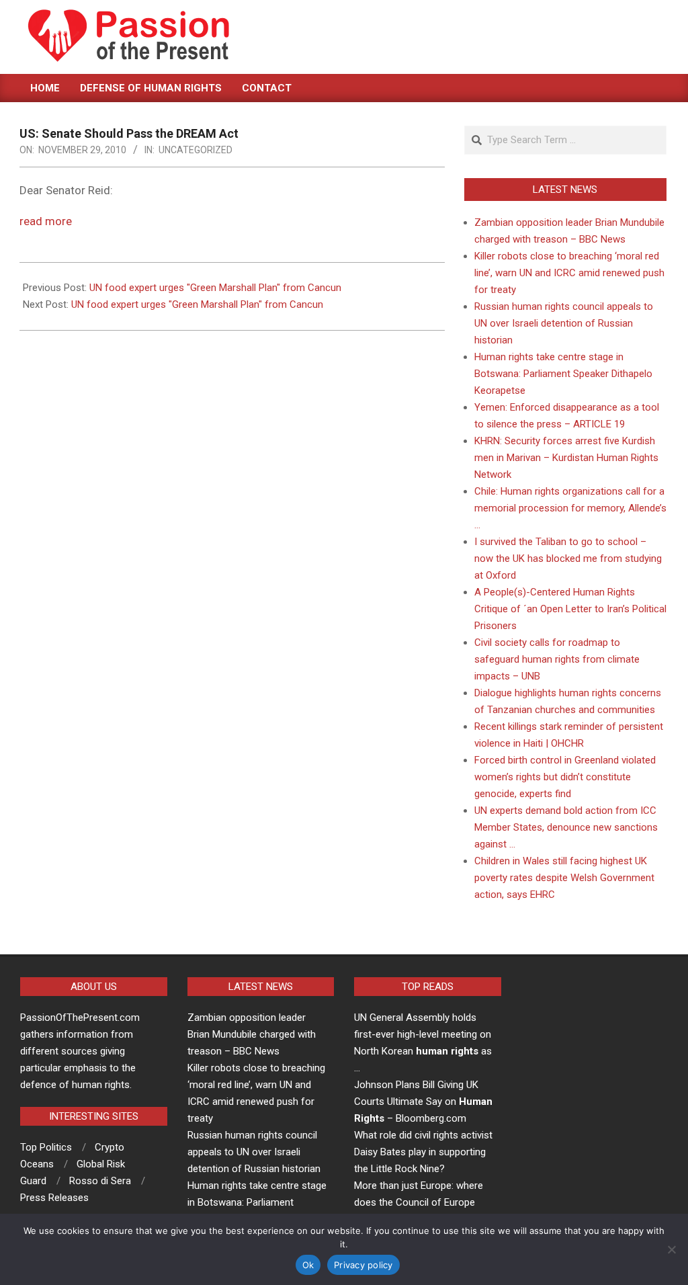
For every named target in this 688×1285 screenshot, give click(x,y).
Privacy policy (363, 1264)
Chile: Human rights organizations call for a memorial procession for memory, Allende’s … (570, 508)
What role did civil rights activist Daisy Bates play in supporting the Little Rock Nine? (423, 1152)
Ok (308, 1264)
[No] (671, 1249)
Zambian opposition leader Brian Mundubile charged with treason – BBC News (251, 1034)
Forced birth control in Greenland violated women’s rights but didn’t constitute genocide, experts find (565, 777)
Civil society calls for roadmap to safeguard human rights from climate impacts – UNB (557, 659)
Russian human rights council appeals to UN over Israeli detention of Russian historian (563, 323)
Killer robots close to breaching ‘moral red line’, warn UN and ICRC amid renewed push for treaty (569, 273)
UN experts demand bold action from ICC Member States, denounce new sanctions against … (566, 827)
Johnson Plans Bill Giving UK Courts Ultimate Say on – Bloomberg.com (423, 1101)
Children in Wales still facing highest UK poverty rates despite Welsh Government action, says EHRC (564, 878)
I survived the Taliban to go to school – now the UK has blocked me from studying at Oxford (568, 558)
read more (45, 221)
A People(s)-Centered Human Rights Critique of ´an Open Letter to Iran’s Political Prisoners (570, 609)
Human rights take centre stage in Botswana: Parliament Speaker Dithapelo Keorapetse (563, 374)
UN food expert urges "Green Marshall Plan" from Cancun (215, 288)
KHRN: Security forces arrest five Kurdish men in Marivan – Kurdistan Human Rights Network (566, 458)
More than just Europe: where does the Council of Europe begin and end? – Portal (418, 1202)
